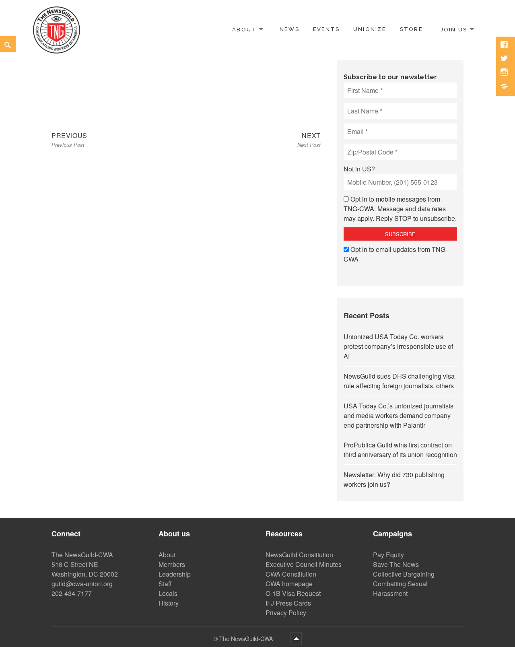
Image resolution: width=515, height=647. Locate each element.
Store (411, 29)
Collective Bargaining (404, 574)
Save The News (396, 564)
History (169, 603)
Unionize (369, 29)
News (289, 29)
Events (326, 29)
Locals (168, 593)
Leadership (175, 574)
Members (172, 564)
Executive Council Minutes (304, 564)
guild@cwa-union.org (82, 583)
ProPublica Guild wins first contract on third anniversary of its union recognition (400, 449)
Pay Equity (388, 554)
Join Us (454, 29)
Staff (165, 583)
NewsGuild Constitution (299, 554)
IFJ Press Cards (288, 603)
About (244, 29)
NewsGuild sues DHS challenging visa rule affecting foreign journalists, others (399, 380)
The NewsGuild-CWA (246, 639)
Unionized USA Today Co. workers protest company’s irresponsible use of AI (398, 346)
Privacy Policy (286, 612)
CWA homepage (289, 583)
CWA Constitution (291, 574)
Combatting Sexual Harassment (400, 588)
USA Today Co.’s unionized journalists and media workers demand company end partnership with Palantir (398, 415)
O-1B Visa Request (293, 593)
